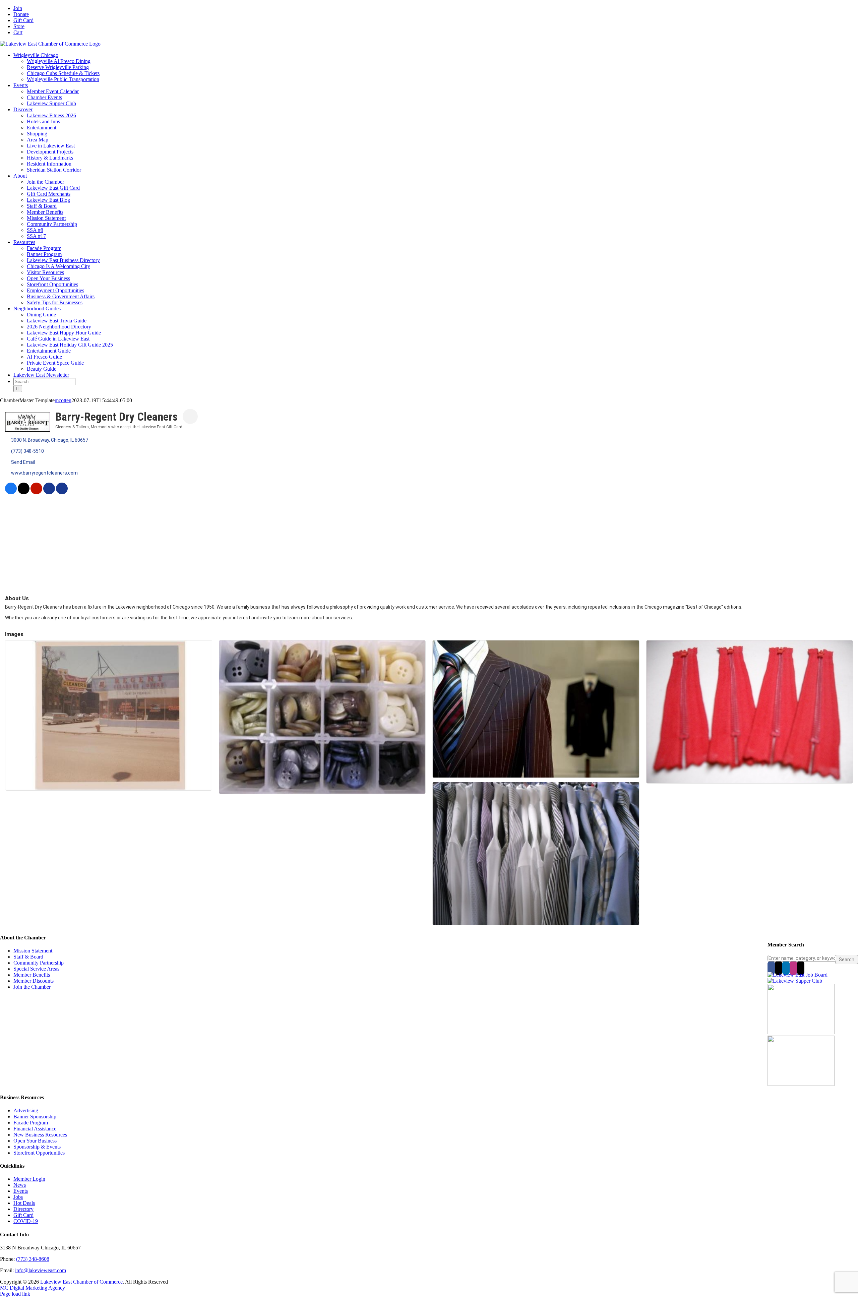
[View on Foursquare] (49, 492)
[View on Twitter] (23, 492)
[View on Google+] (62, 492)
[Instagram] (793, 968)
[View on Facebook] (11, 492)
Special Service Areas (36, 969)
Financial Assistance (34, 1128)
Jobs (18, 1197)
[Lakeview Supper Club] (795, 981)
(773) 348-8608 (32, 1259)
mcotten (63, 400)
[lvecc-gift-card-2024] (801, 1084)
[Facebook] (771, 968)
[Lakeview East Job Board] (798, 975)
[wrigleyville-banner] (801, 1032)
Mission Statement (32, 950)
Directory (23, 1209)
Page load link (15, 1294)
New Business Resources (40, 1134)
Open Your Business (35, 1141)
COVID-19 (25, 1221)
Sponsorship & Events (37, 1147)
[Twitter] (778, 968)
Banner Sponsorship (34, 1116)
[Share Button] (190, 416)
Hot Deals (24, 1203)
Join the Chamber (32, 987)
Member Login (29, 1179)
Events (20, 1191)
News (19, 1185)
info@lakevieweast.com (40, 1270)
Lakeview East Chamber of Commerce (81, 1282)
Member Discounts (33, 981)
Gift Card (23, 1215)
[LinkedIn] (786, 968)
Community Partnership (38, 963)
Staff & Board (28, 957)
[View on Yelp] (36, 492)
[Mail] (800, 968)
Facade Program (30, 1122)
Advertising (25, 1110)
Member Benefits (31, 975)
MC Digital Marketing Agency (32, 1288)
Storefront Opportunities (39, 1153)
